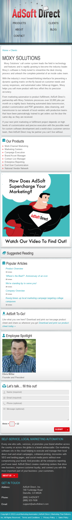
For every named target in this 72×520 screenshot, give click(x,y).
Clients (53, 23)
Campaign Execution (15, 152)
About (19, 29)
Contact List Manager (15, 159)
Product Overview (14, 268)
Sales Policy (63, 517)
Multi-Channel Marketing (16, 146)
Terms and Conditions (31, 517)
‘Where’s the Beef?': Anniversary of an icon (27, 276)
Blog (53, 29)
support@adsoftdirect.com (36, 504)
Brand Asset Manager (15, 156)
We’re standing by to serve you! (21, 283)
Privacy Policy (49, 517)
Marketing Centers (13, 149)
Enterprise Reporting (14, 162)
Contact (19, 36)
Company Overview (15, 290)
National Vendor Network (16, 168)
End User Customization (16, 165)
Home (5, 50)
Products (19, 23)
